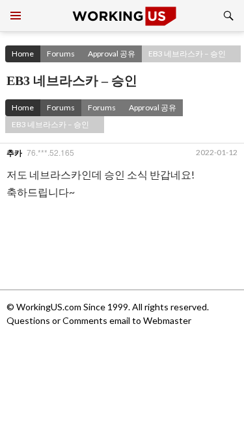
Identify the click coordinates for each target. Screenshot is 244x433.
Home (23, 53)
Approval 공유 (111, 53)
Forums (61, 53)
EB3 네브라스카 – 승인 (187, 53)
